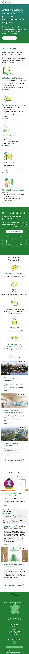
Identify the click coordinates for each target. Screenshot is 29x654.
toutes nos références (14, 460)
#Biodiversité (21, 387)
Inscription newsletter (14, 647)
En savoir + (7, 390)
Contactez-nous (14, 618)
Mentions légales (20, 652)
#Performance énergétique (10, 387)
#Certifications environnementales (12, 452)
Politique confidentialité (11, 652)
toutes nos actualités (14, 585)
